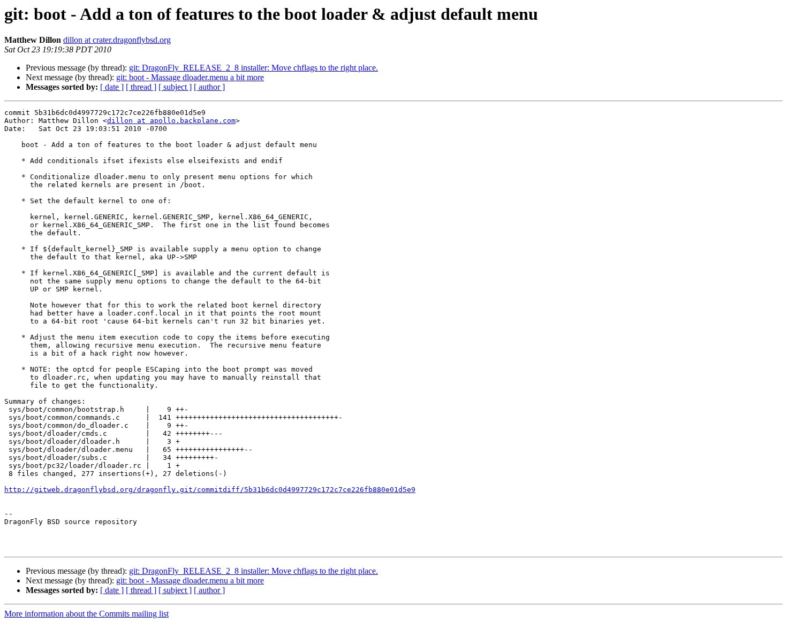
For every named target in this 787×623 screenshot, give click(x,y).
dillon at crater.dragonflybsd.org (117, 39)
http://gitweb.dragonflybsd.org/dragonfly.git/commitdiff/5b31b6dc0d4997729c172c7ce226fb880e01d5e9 (209, 490)
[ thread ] (141, 86)
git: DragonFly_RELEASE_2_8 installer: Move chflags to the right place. (253, 67)
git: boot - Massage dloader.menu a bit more (190, 77)
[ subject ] (175, 86)
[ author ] (209, 86)
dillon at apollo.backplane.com (171, 121)
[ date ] (112, 86)
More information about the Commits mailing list (86, 613)
